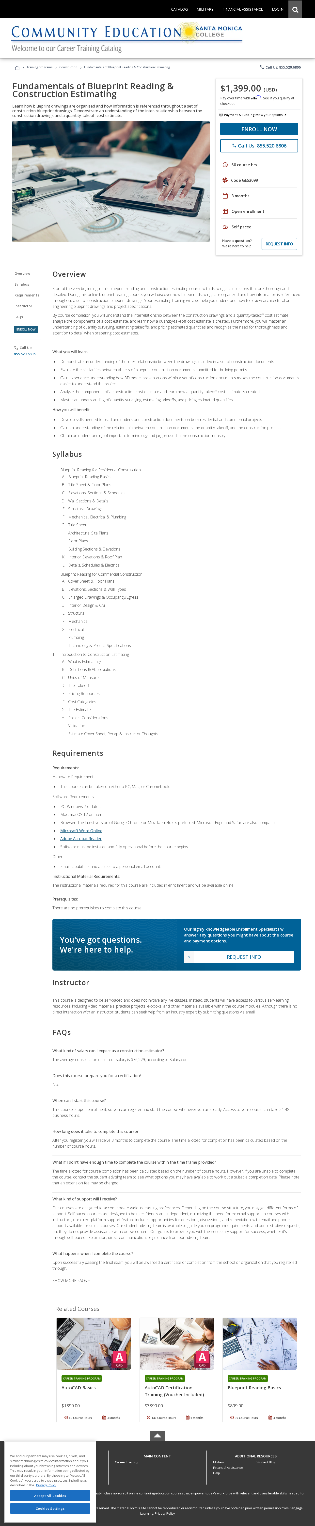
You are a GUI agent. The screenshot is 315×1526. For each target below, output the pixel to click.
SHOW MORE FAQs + (71, 1280)
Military (218, 1462)
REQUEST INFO (279, 244)
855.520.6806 (24, 353)
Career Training (126, 1462)
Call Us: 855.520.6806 (280, 67)
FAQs (19, 316)
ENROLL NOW (259, 129)
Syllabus (22, 284)
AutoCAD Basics (79, 1388)
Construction (68, 67)
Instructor (23, 306)
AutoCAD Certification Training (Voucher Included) (174, 1391)
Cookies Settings (50, 1508)
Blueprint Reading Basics (254, 1388)
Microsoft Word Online (81, 830)
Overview (22, 273)
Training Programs (39, 67)
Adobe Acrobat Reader (81, 838)
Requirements (27, 295)
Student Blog (265, 1462)
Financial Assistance (228, 1467)
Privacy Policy (165, 1513)
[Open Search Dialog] (295, 9)
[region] (50, 1482)
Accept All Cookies (50, 1495)
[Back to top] (157, 1455)
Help (216, 1473)
